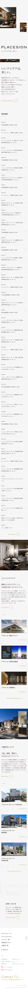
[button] (14, 155)
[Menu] (25, 2)
